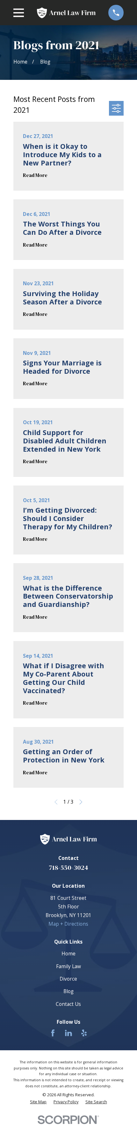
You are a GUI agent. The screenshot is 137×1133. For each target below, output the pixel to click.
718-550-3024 (68, 867)
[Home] (66, 12)
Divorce (68, 978)
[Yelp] (84, 1033)
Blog (68, 991)
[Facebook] (52, 1033)
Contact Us (68, 1003)
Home (68, 953)
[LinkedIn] (68, 1033)
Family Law (68, 966)
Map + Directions (68, 923)
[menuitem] (38, 1102)
